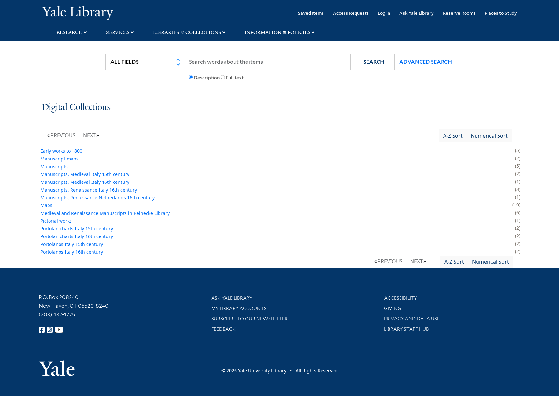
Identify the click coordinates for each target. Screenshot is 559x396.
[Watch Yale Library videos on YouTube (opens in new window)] (59, 330)
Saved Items (311, 13)
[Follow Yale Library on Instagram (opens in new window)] (50, 330)
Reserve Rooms (459, 13)
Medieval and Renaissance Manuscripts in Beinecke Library (105, 213)
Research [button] (69, 32)
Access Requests (351, 13)
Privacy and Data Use (412, 318)
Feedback (223, 329)
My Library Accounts (239, 308)
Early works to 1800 (61, 151)
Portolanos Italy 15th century (71, 244)
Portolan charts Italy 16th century (76, 236)
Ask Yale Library (416, 13)
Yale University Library (77, 12)
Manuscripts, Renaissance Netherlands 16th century (97, 197)
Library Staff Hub (406, 329)
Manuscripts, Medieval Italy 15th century (84, 174)
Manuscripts (54, 166)
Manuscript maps (59, 159)
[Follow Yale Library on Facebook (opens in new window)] (42, 330)
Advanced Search (425, 62)
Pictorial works (56, 221)
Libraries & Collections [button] (187, 32)
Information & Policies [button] (278, 32)
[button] (374, 62)
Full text (235, 77)
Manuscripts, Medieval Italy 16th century (84, 182)
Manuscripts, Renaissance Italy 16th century (88, 190)
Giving (392, 308)
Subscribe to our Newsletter (249, 318)
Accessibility (400, 298)
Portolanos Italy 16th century (71, 252)
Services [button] (118, 32)
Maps (46, 205)
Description (207, 77)
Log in (384, 13)
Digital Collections (76, 108)
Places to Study (501, 13)
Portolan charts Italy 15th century (76, 229)
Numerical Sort (489, 135)
